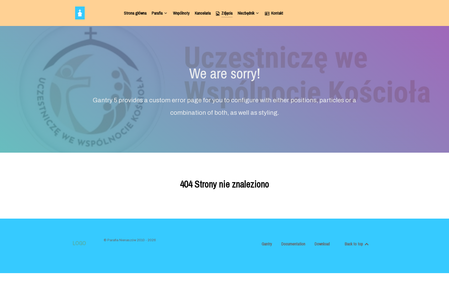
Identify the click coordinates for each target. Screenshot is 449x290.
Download (322, 244)
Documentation (293, 244)
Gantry (267, 244)
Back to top (354, 244)
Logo (79, 243)
